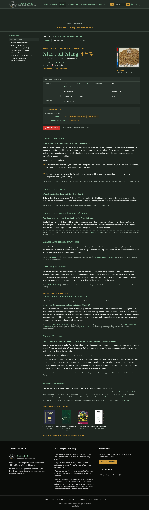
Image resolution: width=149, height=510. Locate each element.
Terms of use (124, 400)
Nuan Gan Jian (93, 116)
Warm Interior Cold (58, 120)
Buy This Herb (52, 128)
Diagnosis (53, 4)
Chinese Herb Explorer (18, 45)
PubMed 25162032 (99, 257)
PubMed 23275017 (95, 232)
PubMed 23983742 (130, 325)
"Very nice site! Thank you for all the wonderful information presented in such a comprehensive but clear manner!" (72, 465)
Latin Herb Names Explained (20, 50)
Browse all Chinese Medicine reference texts (63, 435)
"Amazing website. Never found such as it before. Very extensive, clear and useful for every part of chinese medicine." (73, 473)
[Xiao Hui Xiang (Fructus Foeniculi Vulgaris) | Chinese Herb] (128, 57)
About (101, 4)
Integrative (92, 4)
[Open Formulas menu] (75, 4)
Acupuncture (81, 4)
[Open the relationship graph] (112, 4)
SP (60, 62)
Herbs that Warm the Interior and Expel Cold (70, 36)
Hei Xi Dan (74, 120)
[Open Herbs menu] (65, 4)
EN (136, 4)
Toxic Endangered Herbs (18, 58)
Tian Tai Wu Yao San (77, 116)
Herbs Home (14, 35)
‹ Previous (46, 40)
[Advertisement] (74, 14)
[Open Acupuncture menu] (87, 4)
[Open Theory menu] (48, 4)
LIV (53, 62)
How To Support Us (108, 462)
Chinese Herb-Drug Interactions (20, 53)
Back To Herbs (77, 24)
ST (63, 62)
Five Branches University (125, 392)
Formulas (70, 4)
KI (56, 62)
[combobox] (120, 4)
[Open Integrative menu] (97, 4)
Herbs (61, 4)
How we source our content (115, 397)
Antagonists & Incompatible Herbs (21, 55)
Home (69, 24)
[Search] (128, 4)
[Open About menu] (105, 4)
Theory (44, 4)
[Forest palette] (132, 4)
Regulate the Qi (59, 116)
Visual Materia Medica (18, 60)
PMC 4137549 (111, 257)
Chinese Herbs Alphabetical (19, 43)
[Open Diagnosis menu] (58, 4)
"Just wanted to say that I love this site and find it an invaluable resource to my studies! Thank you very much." (73, 456)
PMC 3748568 (48, 327)
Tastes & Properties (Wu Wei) (20, 48)
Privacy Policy (74, 506)
